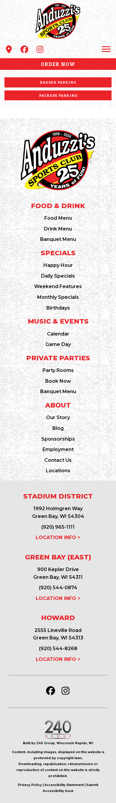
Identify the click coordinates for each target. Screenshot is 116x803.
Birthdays (58, 308)
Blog (58, 428)
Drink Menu (58, 229)
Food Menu (58, 218)
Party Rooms (58, 370)
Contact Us (58, 460)
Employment (58, 449)
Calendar (58, 334)
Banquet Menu (58, 239)
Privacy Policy (30, 785)
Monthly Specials (58, 297)
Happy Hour (58, 265)
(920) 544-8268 (58, 648)
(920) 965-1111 (58, 527)
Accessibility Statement (64, 785)
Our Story (58, 417)
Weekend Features (58, 286)
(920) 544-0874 (58, 587)
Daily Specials (58, 276)
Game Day (58, 344)
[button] (8, 49)
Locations (58, 470)
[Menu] (106, 49)
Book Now (58, 381)
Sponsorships (58, 439)
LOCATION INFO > (58, 537)
